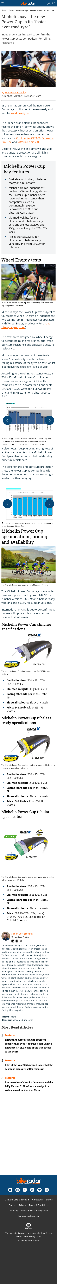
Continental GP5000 (28, 138)
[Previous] (7, 420)
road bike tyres (20, 113)
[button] (28, 423)
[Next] (49, 420)
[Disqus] (28, 1137)
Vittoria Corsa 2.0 (28, 142)
